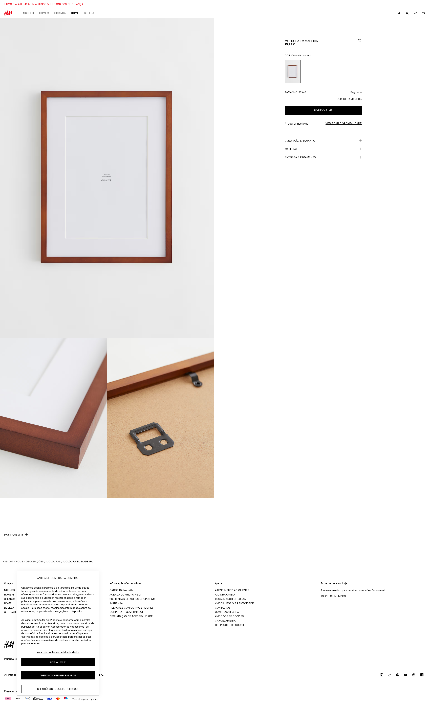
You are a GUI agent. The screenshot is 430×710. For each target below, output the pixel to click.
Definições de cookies (230, 625)
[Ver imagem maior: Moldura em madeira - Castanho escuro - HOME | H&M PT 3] (160, 418)
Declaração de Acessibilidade (131, 616)
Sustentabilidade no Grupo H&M (132, 599)
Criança (60, 13)
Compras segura (227, 611)
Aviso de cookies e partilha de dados (58, 652)
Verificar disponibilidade (344, 123)
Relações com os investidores (132, 607)
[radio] (292, 71)
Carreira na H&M (121, 590)
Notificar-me (323, 110)
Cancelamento (225, 620)
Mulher (28, 13)
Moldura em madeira (78, 561)
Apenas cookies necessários (58, 675)
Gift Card (11, 611)
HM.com (8, 561)
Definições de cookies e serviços (58, 689)
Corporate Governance (127, 611)
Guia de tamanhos (349, 99)
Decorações (35, 561)
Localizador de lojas (230, 599)
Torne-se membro (333, 596)
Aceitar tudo (58, 662)
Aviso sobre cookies (229, 616)
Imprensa (116, 603)
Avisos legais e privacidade (234, 603)
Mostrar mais (14, 534)
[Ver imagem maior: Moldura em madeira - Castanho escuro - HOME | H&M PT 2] (53, 418)
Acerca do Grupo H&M (125, 594)
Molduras (53, 561)
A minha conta (225, 594)
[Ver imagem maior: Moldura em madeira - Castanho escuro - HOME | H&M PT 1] (107, 178)
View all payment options (84, 699)
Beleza (89, 13)
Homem (44, 13)
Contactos (222, 607)
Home (75, 13)
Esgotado (356, 92)
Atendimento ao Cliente (232, 590)
